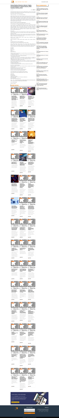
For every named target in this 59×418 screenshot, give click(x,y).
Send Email (13, 75)
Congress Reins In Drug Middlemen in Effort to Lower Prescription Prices (23, 228)
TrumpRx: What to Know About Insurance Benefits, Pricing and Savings (23, 311)
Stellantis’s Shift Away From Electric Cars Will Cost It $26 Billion (31, 249)
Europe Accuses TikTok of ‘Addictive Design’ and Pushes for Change (23, 290)
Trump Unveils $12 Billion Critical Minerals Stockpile (14, 163)
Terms (39, 411)
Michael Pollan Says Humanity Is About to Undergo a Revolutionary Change (23, 141)
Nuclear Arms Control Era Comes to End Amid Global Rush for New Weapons (23, 333)
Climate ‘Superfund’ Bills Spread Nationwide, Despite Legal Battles (31, 377)
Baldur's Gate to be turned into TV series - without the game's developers (15, 377)
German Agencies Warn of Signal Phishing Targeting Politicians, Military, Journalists (23, 120)
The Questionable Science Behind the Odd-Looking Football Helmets (31, 355)
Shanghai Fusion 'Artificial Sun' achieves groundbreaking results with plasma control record (31, 142)
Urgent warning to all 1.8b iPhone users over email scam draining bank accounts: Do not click (31, 334)
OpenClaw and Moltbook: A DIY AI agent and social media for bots (22, 97)
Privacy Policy (42, 411)
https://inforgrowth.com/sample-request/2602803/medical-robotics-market (20, 23)
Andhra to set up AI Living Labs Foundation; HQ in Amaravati (14, 141)
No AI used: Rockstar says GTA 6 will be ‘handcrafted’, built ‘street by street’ (15, 228)
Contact (45, 411)
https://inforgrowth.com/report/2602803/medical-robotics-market (19, 72)
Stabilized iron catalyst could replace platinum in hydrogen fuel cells (31, 290)
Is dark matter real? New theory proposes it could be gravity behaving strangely (31, 97)
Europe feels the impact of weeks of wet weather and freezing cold (31, 163)
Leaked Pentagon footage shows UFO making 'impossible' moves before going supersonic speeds (31, 207)
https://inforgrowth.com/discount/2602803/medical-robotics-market (19, 42)
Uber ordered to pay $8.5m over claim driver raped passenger (15, 270)
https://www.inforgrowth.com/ (17, 78)
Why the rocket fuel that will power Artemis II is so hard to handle (31, 270)
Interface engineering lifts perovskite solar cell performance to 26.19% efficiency (31, 312)
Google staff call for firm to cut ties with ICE (23, 249)
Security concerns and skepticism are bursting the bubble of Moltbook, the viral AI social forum (15, 120)
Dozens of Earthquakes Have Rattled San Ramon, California (31, 228)
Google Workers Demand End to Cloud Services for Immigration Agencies (14, 312)
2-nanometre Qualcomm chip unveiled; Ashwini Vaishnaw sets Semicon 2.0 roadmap (22, 185)
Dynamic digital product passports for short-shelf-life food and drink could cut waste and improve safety (15, 98)
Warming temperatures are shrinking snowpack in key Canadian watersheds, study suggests (31, 185)
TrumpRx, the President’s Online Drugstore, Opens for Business (15, 249)
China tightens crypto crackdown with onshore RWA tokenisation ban (14, 207)
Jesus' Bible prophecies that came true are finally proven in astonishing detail (22, 207)
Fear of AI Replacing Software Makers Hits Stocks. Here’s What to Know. (23, 270)
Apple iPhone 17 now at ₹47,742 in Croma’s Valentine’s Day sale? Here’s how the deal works (31, 120)
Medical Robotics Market (21, 24)
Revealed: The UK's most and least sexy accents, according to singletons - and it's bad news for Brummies (23, 356)
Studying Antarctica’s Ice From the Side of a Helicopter (15, 333)
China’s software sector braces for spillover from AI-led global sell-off (14, 184)
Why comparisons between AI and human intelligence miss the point (14, 290)
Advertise (47, 411)
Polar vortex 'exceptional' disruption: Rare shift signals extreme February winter (23, 163)
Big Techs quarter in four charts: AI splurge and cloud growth (15, 355)
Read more (13, 107)
